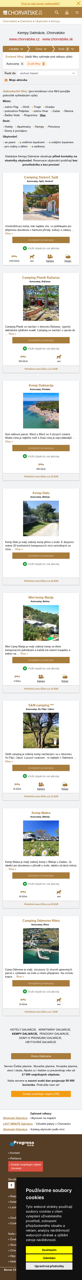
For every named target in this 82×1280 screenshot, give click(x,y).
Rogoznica (30, 115)
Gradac (50, 106)
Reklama (15, 1158)
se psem (10, 142)
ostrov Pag (11, 106)
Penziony (54, 126)
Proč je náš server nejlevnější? (40, 3)
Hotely (9, 126)
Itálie (13, 1261)
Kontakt (15, 1152)
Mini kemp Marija (41, 597)
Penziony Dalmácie (54, 1033)
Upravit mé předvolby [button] (49, 1266)
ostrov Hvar (41, 111)
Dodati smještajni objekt (26, 1166)
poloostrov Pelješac (17, 111)
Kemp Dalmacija (41, 385)
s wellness (38, 146)
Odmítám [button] (49, 1258)
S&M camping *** (41, 705)
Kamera (50, 261)
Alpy (13, 1255)
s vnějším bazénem (61, 142)
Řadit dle (10, 73)
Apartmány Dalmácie (54, 1029)
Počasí (67, 261)
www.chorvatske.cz (24, 39)
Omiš (26, 106)
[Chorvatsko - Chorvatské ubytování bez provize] (22, 12)
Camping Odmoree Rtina (41, 920)
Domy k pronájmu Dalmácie (40, 1037)
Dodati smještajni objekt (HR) (41, 1093)
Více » (9, 233)
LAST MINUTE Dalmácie (18, 1123)
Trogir (37, 106)
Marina (68, 111)
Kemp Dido (41, 493)
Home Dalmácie (41, 1056)
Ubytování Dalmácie (40, 1042)
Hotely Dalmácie (23, 1029)
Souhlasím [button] (49, 1250)
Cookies (15, 1223)
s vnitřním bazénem (32, 142)
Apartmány (24, 126)
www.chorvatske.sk (57, 39)
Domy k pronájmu (16, 130)
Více (43, 115)
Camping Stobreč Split (41, 177)
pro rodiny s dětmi (16, 146)
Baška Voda (12, 115)
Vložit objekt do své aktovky (43, 248)
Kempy (39, 126)
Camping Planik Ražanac (41, 277)
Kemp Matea (41, 813)
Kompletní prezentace (41, 240)
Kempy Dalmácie (24, 1033)
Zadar (56, 111)
